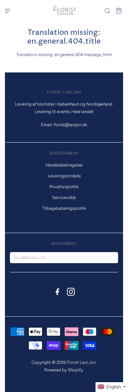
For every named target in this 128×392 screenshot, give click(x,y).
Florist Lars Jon (81, 362)
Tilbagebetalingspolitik (64, 208)
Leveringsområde (64, 175)
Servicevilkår (64, 197)
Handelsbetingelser (64, 165)
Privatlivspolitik (64, 186)
